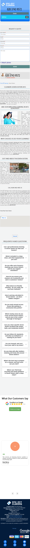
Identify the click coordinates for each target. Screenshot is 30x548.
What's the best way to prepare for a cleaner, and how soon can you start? (14, 362)
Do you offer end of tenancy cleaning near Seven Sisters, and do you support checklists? (14, 268)
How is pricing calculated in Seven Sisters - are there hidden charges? (14, 296)
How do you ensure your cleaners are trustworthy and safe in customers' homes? (14, 278)
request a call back (11, 77)
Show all (15, 236)
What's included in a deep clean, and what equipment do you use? (14, 257)
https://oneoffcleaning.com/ (15, 517)
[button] (12, 493)
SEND (15, 66)
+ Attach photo (5, 62)
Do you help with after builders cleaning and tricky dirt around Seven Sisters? (14, 352)
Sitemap (14, 528)
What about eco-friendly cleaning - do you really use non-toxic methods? (14, 287)
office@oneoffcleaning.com (16, 515)
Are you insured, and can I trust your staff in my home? (14, 344)
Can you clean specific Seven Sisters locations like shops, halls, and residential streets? (14, 326)
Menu (4, 17)
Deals (15, 13)
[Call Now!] (3, 104)
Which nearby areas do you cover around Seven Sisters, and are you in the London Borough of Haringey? (14, 316)
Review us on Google (15, 409)
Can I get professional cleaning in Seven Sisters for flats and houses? (14, 248)
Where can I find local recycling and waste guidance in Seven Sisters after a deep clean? (14, 372)
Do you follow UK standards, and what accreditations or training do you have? (14, 335)
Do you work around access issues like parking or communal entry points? (14, 306)
